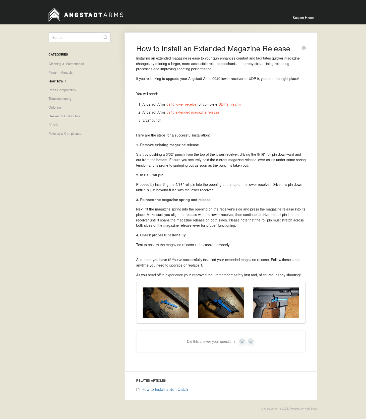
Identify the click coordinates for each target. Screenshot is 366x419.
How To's (56, 81)
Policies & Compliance (65, 133)
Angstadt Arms (272, 408)
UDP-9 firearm (229, 104)
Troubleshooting (60, 98)
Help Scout (311, 408)
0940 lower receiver (182, 104)
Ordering (55, 107)
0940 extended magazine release (193, 112)
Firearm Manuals (61, 72)
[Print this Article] (304, 48)
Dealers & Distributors (65, 116)
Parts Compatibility (62, 89)
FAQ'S (53, 124)
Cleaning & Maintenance (66, 63)
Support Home (303, 17)
